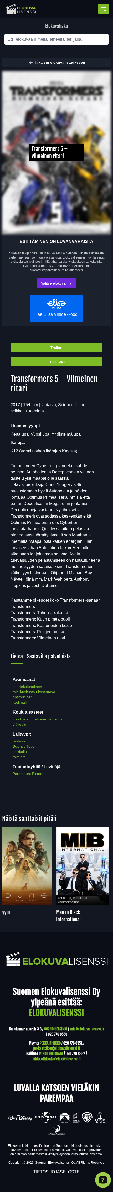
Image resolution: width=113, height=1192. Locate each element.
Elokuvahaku (56, 26)
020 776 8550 (57, 1034)
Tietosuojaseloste (56, 1172)
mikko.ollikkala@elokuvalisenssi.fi (56, 1059)
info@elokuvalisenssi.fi (87, 1029)
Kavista (69, 451)
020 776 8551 (73, 1043)
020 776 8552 (75, 1053)
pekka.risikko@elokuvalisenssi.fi (56, 1048)
